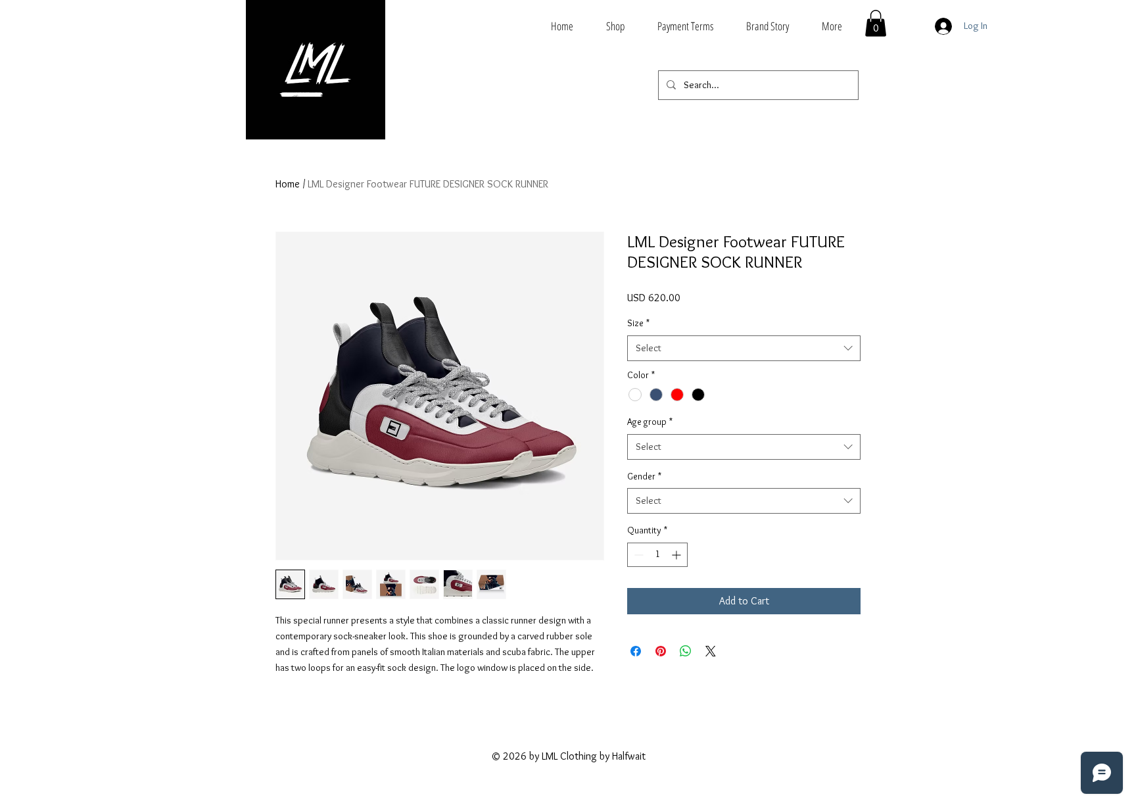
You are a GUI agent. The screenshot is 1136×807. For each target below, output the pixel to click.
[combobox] (744, 348)
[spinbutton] (657, 554)
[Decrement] (637, 554)
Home (287, 184)
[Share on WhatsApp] (686, 651)
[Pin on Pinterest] (661, 651)
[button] (875, 23)
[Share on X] (711, 651)
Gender (644, 476)
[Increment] (677, 554)
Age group (650, 422)
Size (638, 323)
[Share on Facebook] (636, 651)
